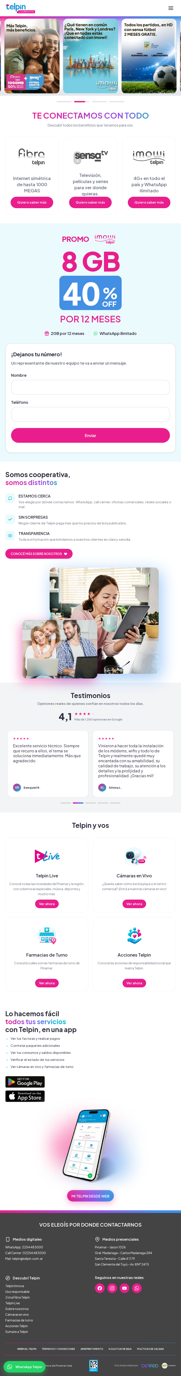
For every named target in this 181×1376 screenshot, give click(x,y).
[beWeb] (150, 1365)
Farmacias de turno (19, 1320)
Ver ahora (47, 904)
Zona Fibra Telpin (17, 1297)
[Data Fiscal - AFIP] (93, 1366)
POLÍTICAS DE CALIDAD (150, 1349)
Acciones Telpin (16, 1326)
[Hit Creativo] (169, 1366)
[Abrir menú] (171, 8)
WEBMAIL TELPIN (27, 1349)
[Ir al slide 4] (116, 101)
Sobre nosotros (17, 1309)
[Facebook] (100, 1288)
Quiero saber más (32, 202)
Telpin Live (12, 1303)
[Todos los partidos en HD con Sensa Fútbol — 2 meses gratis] (149, 56)
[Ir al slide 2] (81, 101)
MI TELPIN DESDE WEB (90, 1196)
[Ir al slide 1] (64, 101)
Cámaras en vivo (17, 1314)
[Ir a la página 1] (65, 803)
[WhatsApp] (137, 1288)
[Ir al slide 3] (99, 101)
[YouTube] (124, 1288)
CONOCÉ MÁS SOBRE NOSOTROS (36, 554)
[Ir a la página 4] (103, 803)
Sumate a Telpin (16, 1332)
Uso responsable (17, 1291)
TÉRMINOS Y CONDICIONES (58, 1349)
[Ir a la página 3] (90, 803)
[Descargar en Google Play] (25, 1082)
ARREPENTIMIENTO (92, 1349)
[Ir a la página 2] (78, 803)
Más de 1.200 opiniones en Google (98, 719)
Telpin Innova (14, 1286)
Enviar (90, 435)
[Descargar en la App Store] (25, 1096)
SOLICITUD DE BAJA (120, 1349)
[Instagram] (112, 1288)
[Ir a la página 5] (115, 803)
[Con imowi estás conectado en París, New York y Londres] (90, 56)
